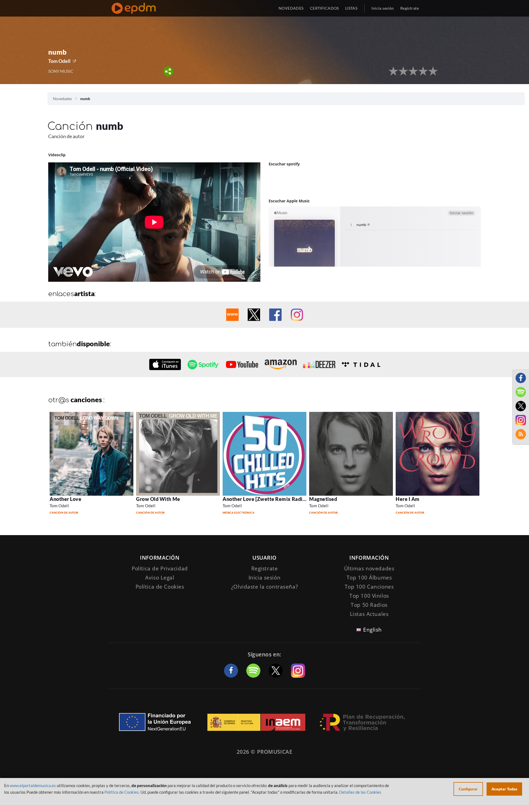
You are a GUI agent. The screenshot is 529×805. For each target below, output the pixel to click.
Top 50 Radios (369, 604)
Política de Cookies (160, 586)
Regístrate (409, 8)
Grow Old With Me (158, 499)
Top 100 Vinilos (369, 595)
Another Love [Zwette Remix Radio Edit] (270, 499)
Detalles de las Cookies (360, 792)
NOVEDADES (291, 8)
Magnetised (323, 499)
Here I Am (408, 499)
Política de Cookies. (122, 792)
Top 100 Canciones (369, 586)
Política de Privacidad (160, 568)
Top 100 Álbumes (369, 577)
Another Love (65, 499)
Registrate (264, 568)
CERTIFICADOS (324, 8)
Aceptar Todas (504, 789)
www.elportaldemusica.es (33, 785)
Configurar (468, 789)
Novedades (62, 98)
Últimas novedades (369, 568)
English (372, 629)
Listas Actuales (369, 614)
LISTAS (351, 8)
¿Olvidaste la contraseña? (264, 586)
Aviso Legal (159, 577)
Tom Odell (59, 61)
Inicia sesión (382, 8)
